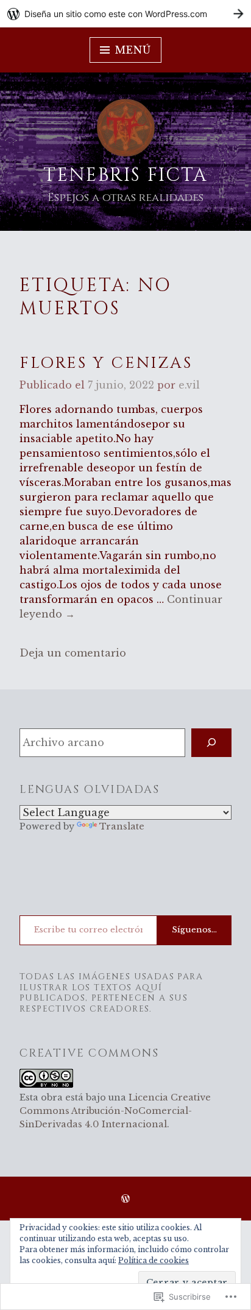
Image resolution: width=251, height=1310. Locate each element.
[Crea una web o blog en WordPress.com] (125, 1199)
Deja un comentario (72, 653)
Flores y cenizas (106, 363)
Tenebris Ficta (125, 175)
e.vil (189, 385)
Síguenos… (194, 929)
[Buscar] (211, 742)
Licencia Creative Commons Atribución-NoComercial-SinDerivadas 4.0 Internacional (115, 1110)
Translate (121, 826)
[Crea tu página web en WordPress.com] (125, 13)
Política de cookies (153, 1260)
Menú (132, 50)
